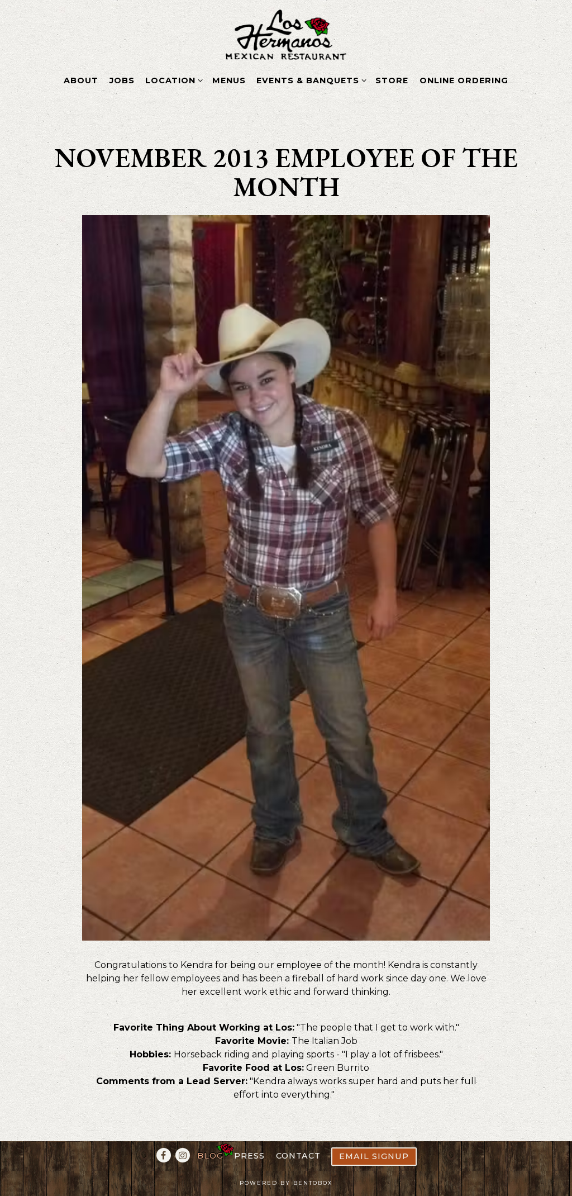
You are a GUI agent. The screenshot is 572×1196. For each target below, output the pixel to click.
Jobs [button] (122, 80)
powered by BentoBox (286, 1183)
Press (249, 1156)
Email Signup (374, 1156)
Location (172, 80)
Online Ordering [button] (464, 80)
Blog (210, 1156)
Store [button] (391, 80)
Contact (298, 1156)
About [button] (81, 80)
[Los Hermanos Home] (286, 34)
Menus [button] (229, 80)
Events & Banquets (309, 80)
